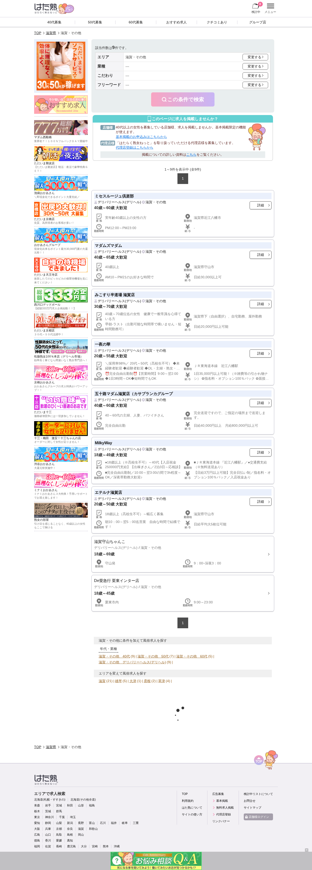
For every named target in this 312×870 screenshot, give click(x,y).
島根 (70, 834)
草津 (161, 681)
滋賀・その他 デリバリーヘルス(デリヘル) (132, 662)
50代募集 (95, 22)
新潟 (70, 823)
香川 (48, 840)
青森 (37, 805)
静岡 (48, 823)
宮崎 (95, 846)
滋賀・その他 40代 (114, 656)
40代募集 (54, 22)
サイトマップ (252, 807)
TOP (37, 33)
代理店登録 (223, 814)
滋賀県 (51, 33)
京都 (59, 829)
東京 (37, 817)
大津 (132, 681)
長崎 (59, 846)
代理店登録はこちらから (134, 147)
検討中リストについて (258, 794)
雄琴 (118, 681)
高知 (70, 840)
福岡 (37, 846)
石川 (103, 823)
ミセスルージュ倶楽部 (114, 196)
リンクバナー (221, 821)
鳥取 (59, 834)
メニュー (269, 9)
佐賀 (48, 846)
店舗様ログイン (259, 817)
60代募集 (136, 22)
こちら (191, 154)
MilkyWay (103, 443)
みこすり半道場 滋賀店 (115, 294)
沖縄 (117, 846)
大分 (84, 846)
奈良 (70, 829)
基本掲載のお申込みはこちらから (141, 137)
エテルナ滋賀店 (108, 492)
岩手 (48, 805)
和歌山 (93, 829)
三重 (136, 823)
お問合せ (249, 800)
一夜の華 (102, 344)
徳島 (37, 840)
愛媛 (59, 840)
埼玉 (73, 817)
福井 (114, 823)
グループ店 (257, 22)
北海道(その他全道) (83, 799)
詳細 (260, 205)
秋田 (70, 805)
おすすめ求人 (176, 22)
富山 (92, 823)
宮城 (59, 805)
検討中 (256, 7)
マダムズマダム (108, 245)
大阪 (37, 829)
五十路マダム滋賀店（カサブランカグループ (134, 393)
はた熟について (192, 807)
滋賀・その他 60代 (191, 656)
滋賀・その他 (156, 202)
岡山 (81, 834)
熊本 (106, 846)
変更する (254, 57)
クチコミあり (217, 22)
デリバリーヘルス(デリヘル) (119, 202)
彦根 (147, 681)
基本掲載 (222, 800)
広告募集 (218, 794)
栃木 (37, 811)
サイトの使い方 (192, 814)
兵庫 (48, 829)
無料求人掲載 (225, 807)
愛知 (37, 823)
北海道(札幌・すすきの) (49, 799)
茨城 (48, 811)
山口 (48, 834)
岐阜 (125, 823)
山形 (81, 805)
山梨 (59, 823)
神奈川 (49, 817)
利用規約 (188, 800)
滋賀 (102, 681)
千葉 (62, 817)
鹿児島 (71, 846)
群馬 (59, 811)
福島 (92, 805)
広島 (37, 834)
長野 (81, 823)
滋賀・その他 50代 (153, 656)
